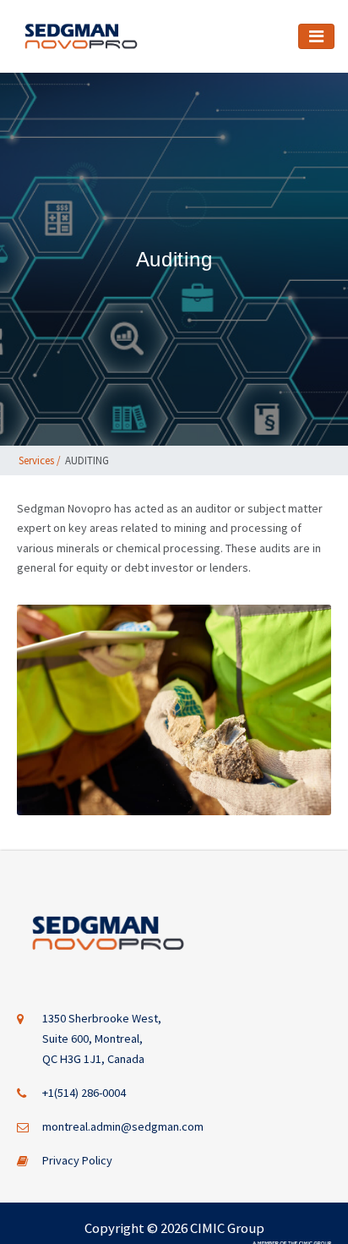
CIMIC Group (227, 1228)
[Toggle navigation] (316, 36)
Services (36, 460)
